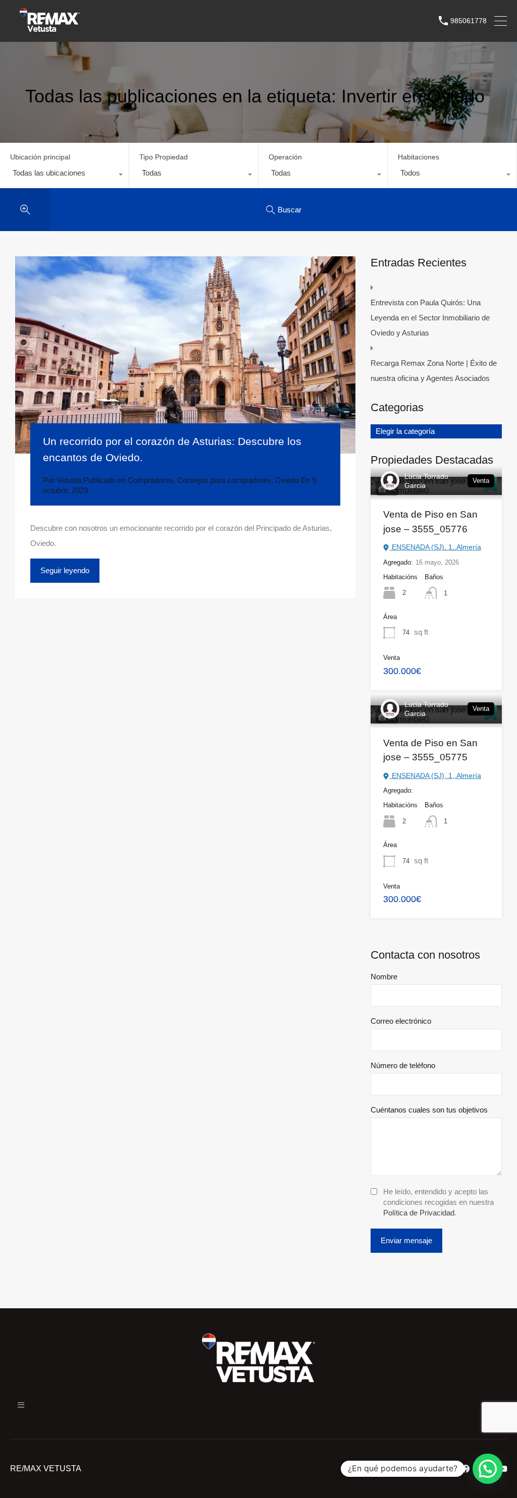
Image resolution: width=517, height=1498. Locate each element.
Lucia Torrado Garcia (426, 480)
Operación (285, 157)
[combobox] (64, 175)
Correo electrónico (401, 1021)
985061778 (468, 21)
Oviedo (287, 480)
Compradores (150, 480)
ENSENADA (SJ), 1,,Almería (435, 547)
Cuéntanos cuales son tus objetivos (429, 1109)
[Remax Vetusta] (49, 29)
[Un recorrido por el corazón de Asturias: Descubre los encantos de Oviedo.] (185, 355)
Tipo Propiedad (163, 157)
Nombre (384, 976)
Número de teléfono (403, 1065)
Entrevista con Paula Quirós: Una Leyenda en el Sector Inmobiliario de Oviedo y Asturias (430, 317)
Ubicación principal (40, 157)
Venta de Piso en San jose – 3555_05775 (430, 750)
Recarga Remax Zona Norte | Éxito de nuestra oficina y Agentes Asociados (434, 370)
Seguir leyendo (64, 570)
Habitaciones (418, 157)
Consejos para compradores (224, 480)
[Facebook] (465, 1469)
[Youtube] (503, 1469)
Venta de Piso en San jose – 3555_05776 (430, 521)
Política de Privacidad (418, 1212)
